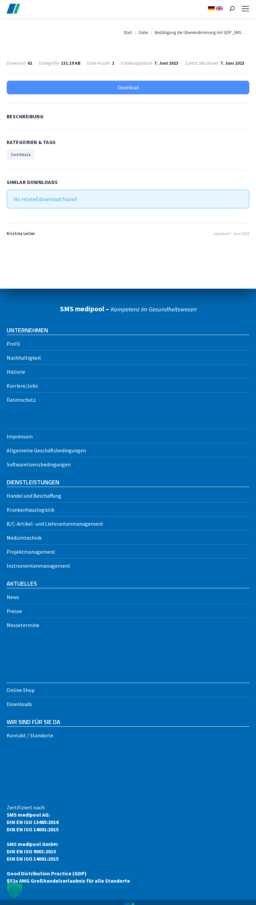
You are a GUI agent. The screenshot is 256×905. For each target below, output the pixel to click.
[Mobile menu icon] (245, 9)
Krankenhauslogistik (30, 509)
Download (128, 87)
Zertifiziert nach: (68, 844)
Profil (13, 343)
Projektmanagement (31, 551)
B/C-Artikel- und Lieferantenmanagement (55, 523)
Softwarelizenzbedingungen (39, 464)
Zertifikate (21, 154)
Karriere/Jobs (22, 385)
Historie (16, 371)
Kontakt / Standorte (30, 735)
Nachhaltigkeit (24, 357)
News (13, 597)
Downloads (19, 704)
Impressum (20, 436)
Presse (14, 611)
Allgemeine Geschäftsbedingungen (46, 450)
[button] (14, 890)
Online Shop (21, 690)
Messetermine (23, 625)
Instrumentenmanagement (38, 565)
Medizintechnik (24, 537)
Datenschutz (21, 399)
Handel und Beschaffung (34, 495)
